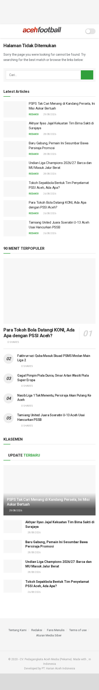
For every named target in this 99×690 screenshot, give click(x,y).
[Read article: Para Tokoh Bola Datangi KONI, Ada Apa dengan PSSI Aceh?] (14, 208)
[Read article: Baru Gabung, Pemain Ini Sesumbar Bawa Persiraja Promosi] (14, 149)
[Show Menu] (5, 31)
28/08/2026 (49, 134)
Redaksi (34, 114)
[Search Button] (79, 31)
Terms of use (78, 630)
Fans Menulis (55, 630)
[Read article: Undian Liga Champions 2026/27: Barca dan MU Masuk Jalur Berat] (14, 169)
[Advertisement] (49, 11)
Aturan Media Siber (48, 635)
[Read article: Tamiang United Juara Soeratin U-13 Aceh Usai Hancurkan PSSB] (14, 228)
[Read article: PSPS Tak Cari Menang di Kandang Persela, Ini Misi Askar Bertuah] (14, 109)
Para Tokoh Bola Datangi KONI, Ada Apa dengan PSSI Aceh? (39, 332)
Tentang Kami (17, 630)
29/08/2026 (49, 114)
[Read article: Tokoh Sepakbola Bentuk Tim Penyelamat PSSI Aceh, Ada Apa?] (14, 189)
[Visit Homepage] (42, 31)
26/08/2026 (49, 193)
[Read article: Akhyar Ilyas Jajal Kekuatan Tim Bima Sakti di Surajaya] (14, 129)
